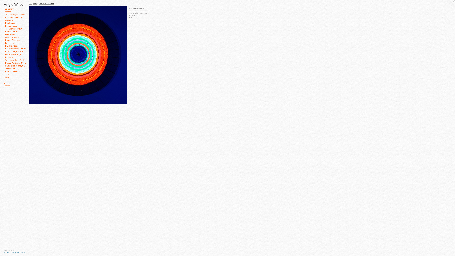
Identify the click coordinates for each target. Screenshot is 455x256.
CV (5, 83)
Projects (7, 12)
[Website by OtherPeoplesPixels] (450, 4)
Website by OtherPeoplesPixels (15, 252)
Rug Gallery (9, 9)
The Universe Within (13, 29)
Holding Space (11, 26)
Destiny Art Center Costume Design (16, 63)
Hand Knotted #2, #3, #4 (15, 49)
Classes (7, 74)
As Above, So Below (13, 17)
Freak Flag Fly (11, 43)
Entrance (9, 57)
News (6, 77)
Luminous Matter (12, 37)
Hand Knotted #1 (12, 46)
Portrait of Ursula (12, 72)
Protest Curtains (12, 32)
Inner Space (10, 35)
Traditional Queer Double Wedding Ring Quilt (16, 60)
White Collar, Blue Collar (15, 52)
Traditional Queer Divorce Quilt (16, 15)
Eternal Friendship (12, 40)
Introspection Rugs (13, 54)
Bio (5, 80)
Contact (7, 86)
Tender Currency (12, 69)
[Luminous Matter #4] (78, 55)
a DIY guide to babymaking (16, 66)
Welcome (9, 20)
